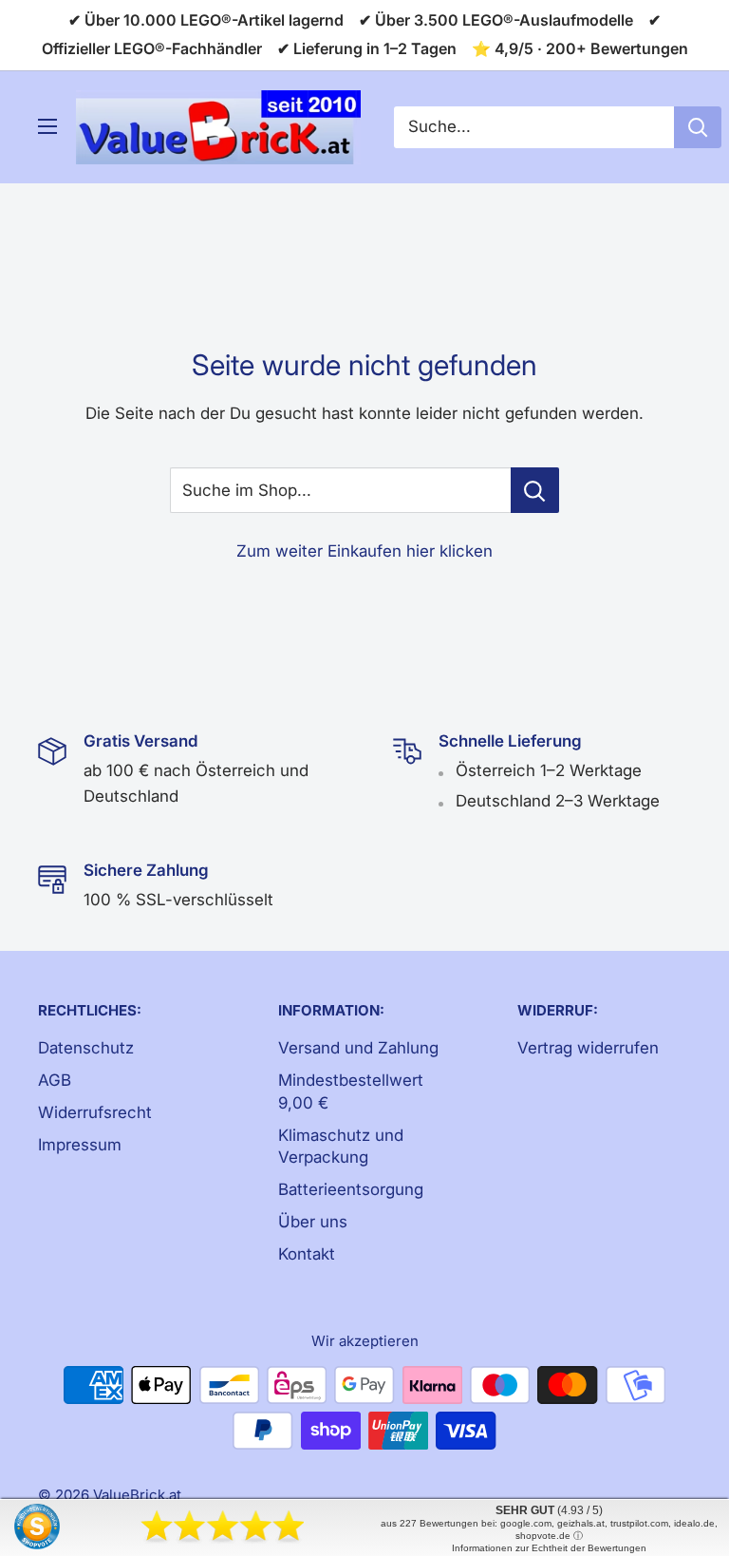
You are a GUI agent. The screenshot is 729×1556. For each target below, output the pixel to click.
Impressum (80, 1144)
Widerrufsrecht (95, 1112)
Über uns (312, 1221)
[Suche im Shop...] (535, 490)
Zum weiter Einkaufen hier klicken (364, 550)
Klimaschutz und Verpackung (340, 1146)
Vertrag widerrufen (588, 1047)
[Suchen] (697, 127)
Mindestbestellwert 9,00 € (350, 1091)
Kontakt (306, 1253)
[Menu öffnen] (47, 126)
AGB (54, 1080)
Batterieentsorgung (350, 1189)
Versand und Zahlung (358, 1047)
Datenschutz (86, 1047)
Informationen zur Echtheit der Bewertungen (549, 1548)
